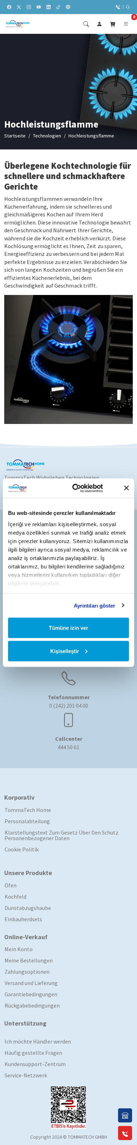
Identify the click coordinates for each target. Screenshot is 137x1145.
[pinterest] (68, 7)
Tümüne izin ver (68, 628)
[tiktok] (58, 7)
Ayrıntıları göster (95, 605)
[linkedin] (48, 7)
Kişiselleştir (64, 651)
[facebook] (9, 7)
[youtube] (39, 7)
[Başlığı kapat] (126, 488)
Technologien (47, 136)
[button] (112, 24)
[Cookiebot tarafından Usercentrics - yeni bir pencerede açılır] (83, 488)
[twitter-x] (19, 7)
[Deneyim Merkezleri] (125, 1115)
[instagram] (29, 7)
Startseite (15, 136)
